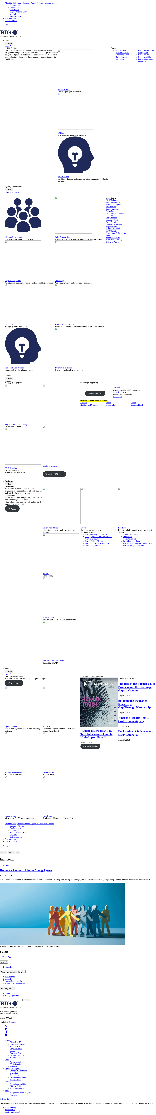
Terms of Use (10, 1110)
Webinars (61, 133)
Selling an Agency (113, 242)
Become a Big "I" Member (133, 545)
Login (7, 25)
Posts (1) (8, 967)
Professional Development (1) (16, 983)
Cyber (45, 424)
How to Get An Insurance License (122, 51)
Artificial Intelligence (114, 204)
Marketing (14, 1073)
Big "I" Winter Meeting (94, 541)
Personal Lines (144, 55)
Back (10, 43)
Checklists (110, 215)
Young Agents (48, 617)
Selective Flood (137, 405)
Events (83, 528)
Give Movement (129, 539)
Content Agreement (12, 1112)
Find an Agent (10, 18)
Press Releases (48, 772)
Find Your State (11, 21)
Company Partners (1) (13, 993)
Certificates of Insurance (115, 213)
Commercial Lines (145, 57)
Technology (59, 281)
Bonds (108, 403)
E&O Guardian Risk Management (146, 51)
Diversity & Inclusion (63, 368)
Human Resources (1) (13, 981)
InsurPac (46, 574)
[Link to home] (9, 34)
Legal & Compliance (13, 281)
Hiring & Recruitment (13, 237)
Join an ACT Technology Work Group (138, 543)
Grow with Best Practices (14, 368)
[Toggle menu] (11, 852)
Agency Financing (113, 202)
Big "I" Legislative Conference (97, 543)
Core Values (14, 10)
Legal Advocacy (16, 1049)
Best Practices (111, 207)
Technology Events (92, 545)
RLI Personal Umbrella (89, 405)
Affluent (83, 403)
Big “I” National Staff (18, 12)
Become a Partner (16, 1057)
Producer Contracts (113, 238)
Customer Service (112, 220)
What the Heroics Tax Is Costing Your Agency (133, 719)
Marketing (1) (10, 977)
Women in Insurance (93, 539)
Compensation (111, 218)
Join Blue (116, 388)
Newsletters (47, 816)
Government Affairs (50, 528)
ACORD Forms (112, 200)
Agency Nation (11, 726)
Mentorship (120, 59)
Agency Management (13, 192)
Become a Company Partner (53, 661)
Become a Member (17, 5)
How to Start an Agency (64, 324)
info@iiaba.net (10, 1022)
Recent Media (10, 816)
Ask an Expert (63, 177)
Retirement (9, 324)
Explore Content (64, 90)
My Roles (13, 14)
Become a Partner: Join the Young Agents (26, 870)
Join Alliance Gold (120, 392)
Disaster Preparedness (114, 224)
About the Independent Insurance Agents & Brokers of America (29, 3)
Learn (7, 46)
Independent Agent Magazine (145, 60)
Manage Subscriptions (13, 772)
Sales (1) (8, 979)
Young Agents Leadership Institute (98, 537)
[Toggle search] (3, 852)
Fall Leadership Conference (96, 534)
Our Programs (15, 7)
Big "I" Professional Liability (16, 424)
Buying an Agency (113, 209)
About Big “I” (15, 1042)
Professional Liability (114, 240)
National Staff (15, 1046)
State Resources (16, 16)
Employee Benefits (113, 226)
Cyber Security (111, 222)
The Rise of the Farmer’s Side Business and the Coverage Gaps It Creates (137, 687)
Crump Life (110, 405)
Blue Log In (117, 397)
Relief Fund (122, 528)
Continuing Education (124, 55)
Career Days (110, 211)
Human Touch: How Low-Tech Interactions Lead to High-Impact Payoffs (96, 734)
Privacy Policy (10, 1107)
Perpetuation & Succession (116, 233)
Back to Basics (121, 57)
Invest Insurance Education (133, 541)
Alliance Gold (15, 1086)
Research (46, 726)
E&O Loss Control (113, 229)
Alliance (8, 1082)
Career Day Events (130, 534)
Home (7, 865)
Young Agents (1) (12, 995)
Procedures (110, 235)
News (7, 674)
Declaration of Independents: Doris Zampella (136, 733)
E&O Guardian (111, 231)
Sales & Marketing (62, 237)
